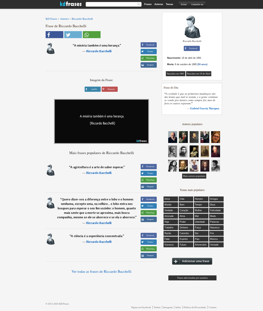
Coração (184, 210)
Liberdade (200, 221)
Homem (199, 199)
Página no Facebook (141, 307)
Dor (196, 233)
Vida (182, 199)
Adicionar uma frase (195, 261)
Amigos (214, 199)
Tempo (198, 204)
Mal (197, 216)
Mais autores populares (194, 176)
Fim (212, 233)
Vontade (214, 244)
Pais (197, 239)
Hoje (166, 221)
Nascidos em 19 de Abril (198, 73)
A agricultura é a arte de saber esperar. (96, 167)
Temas (169, 4)
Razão (167, 233)
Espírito (184, 239)
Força (198, 227)
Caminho (184, 233)
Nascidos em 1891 (175, 73)
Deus (212, 204)
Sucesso (169, 244)
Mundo (167, 204)
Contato (212, 307)
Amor (167, 199)
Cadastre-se (197, 4)
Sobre (178, 307)
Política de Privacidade (195, 307)
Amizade (169, 216)
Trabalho (168, 227)
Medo (213, 216)
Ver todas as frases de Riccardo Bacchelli (102, 271)
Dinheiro (184, 227)
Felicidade (215, 210)
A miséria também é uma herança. (97, 45)
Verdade (168, 210)
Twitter (157, 307)
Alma (182, 216)
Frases (148, 4)
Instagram (168, 307)
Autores (158, 4)
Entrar (184, 4)
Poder (183, 221)
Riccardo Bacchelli (98, 51)
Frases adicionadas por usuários (192, 277)
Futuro (183, 244)
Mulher (198, 210)
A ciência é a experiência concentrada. (97, 236)
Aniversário (200, 244)
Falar (167, 239)
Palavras (214, 221)
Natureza (214, 227)
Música (214, 239)
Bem (182, 204)
